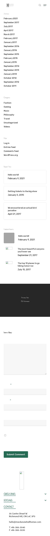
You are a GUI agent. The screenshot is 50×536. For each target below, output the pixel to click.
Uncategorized (11, 123)
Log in (6, 143)
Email (7, 400)
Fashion (7, 103)
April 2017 (8, 30)
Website (8, 415)
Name (7, 384)
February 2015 (10, 58)
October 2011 (10, 86)
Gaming (7, 107)
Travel (7, 119)
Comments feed (11, 151)
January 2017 (10, 42)
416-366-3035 (18, 530)
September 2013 (11, 70)
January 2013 (10, 74)
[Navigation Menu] (44, 5)
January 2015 (10, 62)
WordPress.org (11, 155)
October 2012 (10, 78)
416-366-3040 (18, 527)
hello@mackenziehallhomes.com (25, 521)
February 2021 (11, 18)
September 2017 (11, 22)
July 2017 (8, 26)
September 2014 (11, 66)
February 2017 (11, 38)
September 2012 (11, 82)
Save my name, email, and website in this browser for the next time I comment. (24, 438)
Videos (7, 127)
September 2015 (11, 54)
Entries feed (9, 147)
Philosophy (9, 115)
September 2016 (11, 46)
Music (6, 111)
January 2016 (10, 50)
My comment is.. (12, 339)
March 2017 (9, 34)
